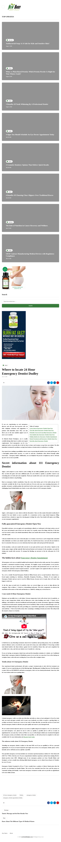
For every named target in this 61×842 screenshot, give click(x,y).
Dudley (21, 795)
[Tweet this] (51, 382)
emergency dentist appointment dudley (12, 797)
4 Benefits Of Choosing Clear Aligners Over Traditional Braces (29, 195)
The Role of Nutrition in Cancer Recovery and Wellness (27, 226)
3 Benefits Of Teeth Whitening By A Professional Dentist (27, 104)
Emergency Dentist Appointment (34, 558)
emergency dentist (31, 795)
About (11, 833)
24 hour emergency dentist (9, 795)
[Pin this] (57, 382)
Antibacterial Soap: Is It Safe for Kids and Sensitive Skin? (27, 43)
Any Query (4, 833)
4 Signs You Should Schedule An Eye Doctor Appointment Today (30, 135)
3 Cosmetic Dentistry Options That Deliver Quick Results (27, 165)
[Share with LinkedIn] (54, 382)
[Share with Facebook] (48, 382)
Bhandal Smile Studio (29, 737)
